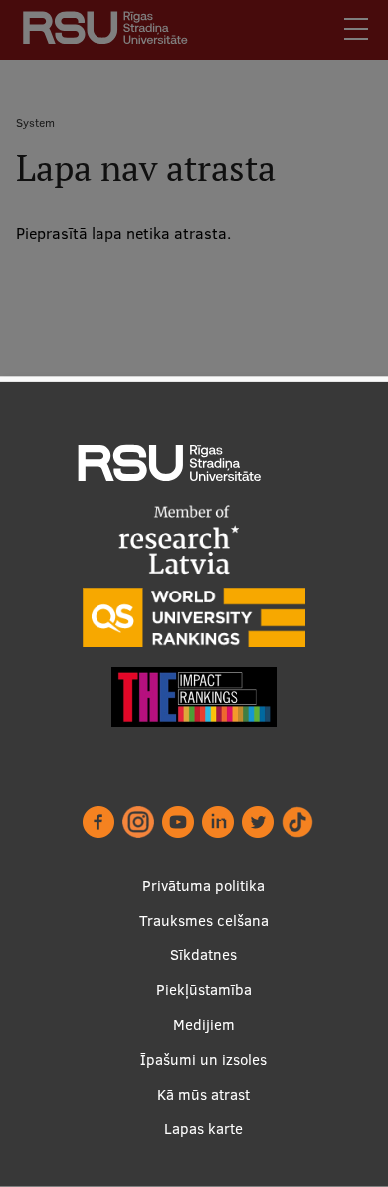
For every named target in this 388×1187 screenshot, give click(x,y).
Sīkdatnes (203, 954)
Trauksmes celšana (204, 920)
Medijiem (204, 1024)
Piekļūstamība (204, 989)
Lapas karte (203, 1128)
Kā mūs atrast (203, 1094)
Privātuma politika (203, 885)
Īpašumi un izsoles (203, 1059)
